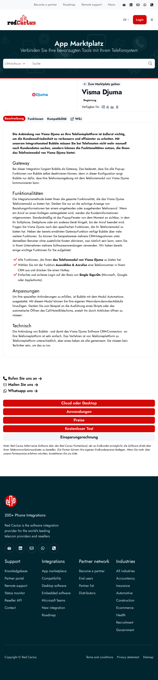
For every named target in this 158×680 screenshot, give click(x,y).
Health (120, 615)
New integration (53, 607)
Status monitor (15, 593)
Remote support (92, 4)
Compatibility (51, 578)
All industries (125, 570)
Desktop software (54, 585)
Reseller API (13, 600)
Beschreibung (14, 118)
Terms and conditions (99, 657)
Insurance (123, 585)
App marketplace (54, 570)
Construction (125, 600)
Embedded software (56, 593)
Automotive (124, 593)
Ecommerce (125, 607)
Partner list (86, 585)
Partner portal (14, 578)
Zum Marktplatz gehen (103, 84)
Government (125, 629)
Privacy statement (128, 657)
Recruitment (124, 622)
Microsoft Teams (53, 600)
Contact (10, 607)
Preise (79, 420)
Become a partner (45, 4)
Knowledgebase (16, 570)
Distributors (87, 593)
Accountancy (125, 578)
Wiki (78, 119)
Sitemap (148, 657)
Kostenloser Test (79, 428)
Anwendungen (79, 411)
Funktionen (35, 119)
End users (86, 578)
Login (140, 19)
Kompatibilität (56, 119)
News (111, 4)
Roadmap (69, 4)
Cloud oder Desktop (79, 403)
